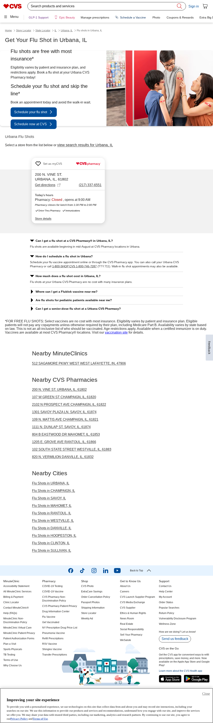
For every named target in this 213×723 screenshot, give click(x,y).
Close (206, 693)
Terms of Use (40, 718)
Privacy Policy (19, 718)
